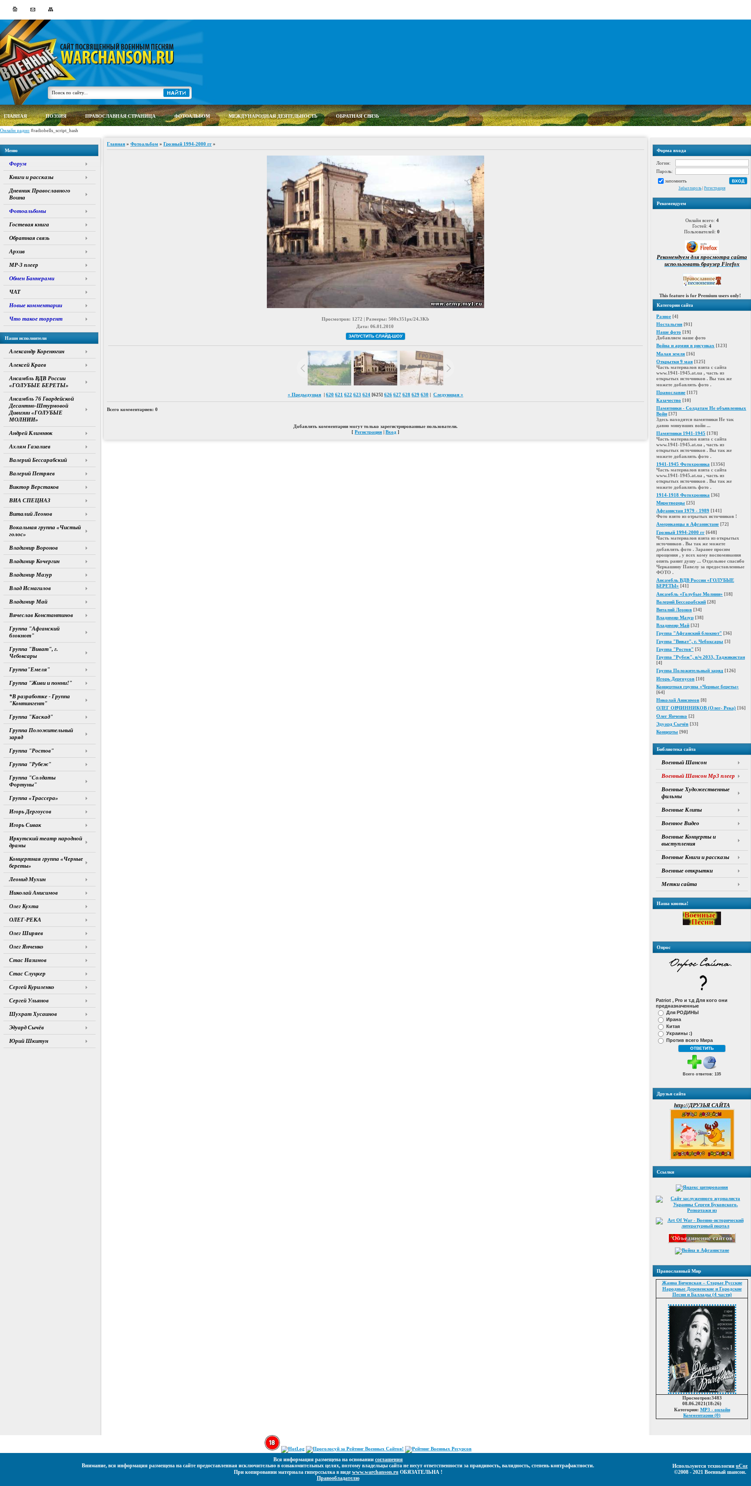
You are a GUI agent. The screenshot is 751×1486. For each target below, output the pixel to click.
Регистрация (714, 188)
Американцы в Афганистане (687, 524)
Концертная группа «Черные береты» (697, 686)
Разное (663, 316)
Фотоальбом (144, 143)
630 (425, 394)
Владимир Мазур (675, 617)
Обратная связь (357, 116)
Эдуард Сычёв (672, 723)
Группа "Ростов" (675, 649)
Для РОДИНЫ (682, 1012)
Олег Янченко (671, 716)
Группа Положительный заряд (689, 670)
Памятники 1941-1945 (680, 433)
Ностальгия (669, 324)
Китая (673, 1025)
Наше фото (668, 332)
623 (357, 394)
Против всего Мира (689, 1039)
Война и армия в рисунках (685, 345)
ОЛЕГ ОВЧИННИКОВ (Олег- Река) (696, 707)
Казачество (668, 400)
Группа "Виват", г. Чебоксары (689, 641)
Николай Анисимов (677, 700)
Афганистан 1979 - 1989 (682, 510)
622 (348, 394)
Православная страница (120, 116)
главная (15, 116)
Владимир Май (672, 625)
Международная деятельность (273, 116)
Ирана (673, 1019)
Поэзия (56, 116)
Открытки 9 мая (674, 361)
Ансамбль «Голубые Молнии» (689, 594)
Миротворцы (670, 502)
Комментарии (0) (702, 1415)
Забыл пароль (689, 188)
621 (339, 394)
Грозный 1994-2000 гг (680, 532)
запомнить (676, 180)
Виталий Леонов (674, 609)
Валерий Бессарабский (681, 601)
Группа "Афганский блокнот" (689, 633)
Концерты (667, 731)
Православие (670, 392)
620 (330, 394)
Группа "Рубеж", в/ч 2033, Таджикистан (700, 657)
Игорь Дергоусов (675, 678)
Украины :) (679, 1032)
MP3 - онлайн (715, 1409)
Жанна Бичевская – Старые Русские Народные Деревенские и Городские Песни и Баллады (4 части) (702, 1288)
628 (406, 394)
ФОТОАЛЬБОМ (192, 116)
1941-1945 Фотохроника (683, 464)
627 (397, 394)
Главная (116, 143)
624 (366, 394)
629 (415, 394)
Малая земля (670, 353)
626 (388, 394)
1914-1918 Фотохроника (683, 495)
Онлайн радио (15, 130)
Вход (390, 432)
